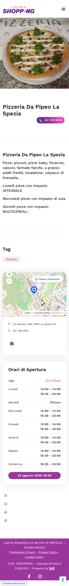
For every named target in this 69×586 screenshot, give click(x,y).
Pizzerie (11, 259)
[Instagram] (40, 576)
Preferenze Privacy (22, 552)
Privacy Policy (47, 552)
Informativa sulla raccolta (14, 583)
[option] (34, 53)
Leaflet (27, 313)
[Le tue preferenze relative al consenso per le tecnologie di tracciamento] (62, 579)
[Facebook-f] (29, 576)
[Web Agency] (51, 568)
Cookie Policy (34, 557)
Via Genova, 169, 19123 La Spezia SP (34, 324)
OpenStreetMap (42, 313)
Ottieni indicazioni (49, 279)
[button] (63, 9)
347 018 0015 (53, 120)
